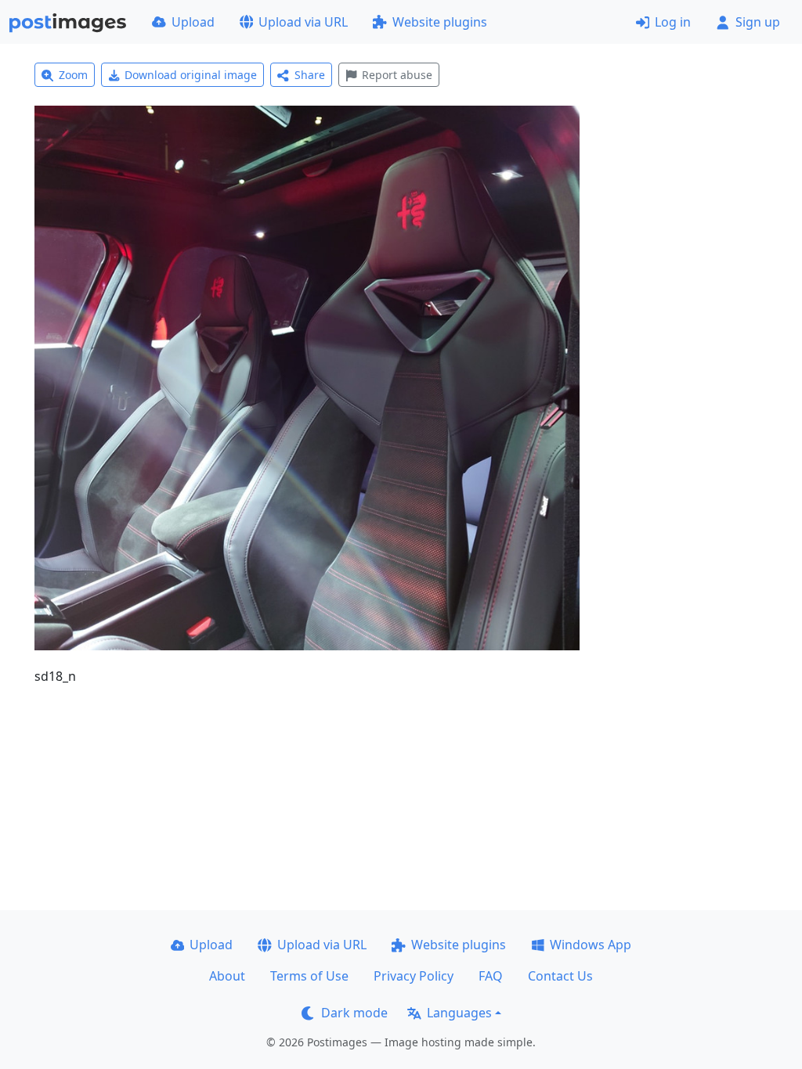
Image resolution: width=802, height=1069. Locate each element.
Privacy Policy (413, 975)
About (227, 975)
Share (309, 74)
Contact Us (560, 975)
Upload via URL (303, 22)
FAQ (491, 975)
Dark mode (354, 1012)
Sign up (757, 22)
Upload (193, 22)
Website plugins (439, 22)
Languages (459, 1012)
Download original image (191, 74)
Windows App (590, 944)
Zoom (73, 74)
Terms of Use (309, 975)
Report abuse (397, 74)
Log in (673, 22)
